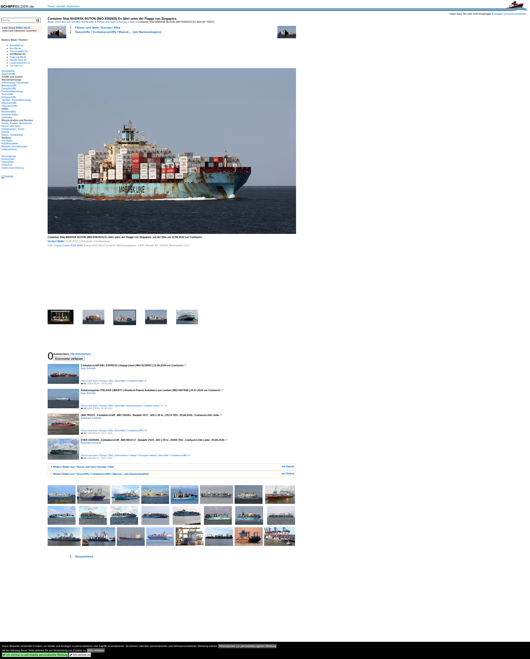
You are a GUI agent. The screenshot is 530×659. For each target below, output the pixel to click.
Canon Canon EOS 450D (68, 245)
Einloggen (498, 13)
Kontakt (61, 6)
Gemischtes (8, 159)
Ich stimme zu (80, 654)
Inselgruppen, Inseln (12, 129)
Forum (51, 6)
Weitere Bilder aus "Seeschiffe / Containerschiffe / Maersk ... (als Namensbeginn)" (101, 474)
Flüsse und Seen (106, 22)
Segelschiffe (8, 74)
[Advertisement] (123, 50)
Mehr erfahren (96, 650)
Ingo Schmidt (88, 368)
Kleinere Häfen (9, 114)
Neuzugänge (8, 156)
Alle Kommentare (80, 354)
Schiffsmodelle (9, 143)
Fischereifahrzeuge (12, 91)
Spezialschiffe (9, 105)
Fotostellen (7, 162)
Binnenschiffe (9, 85)
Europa (123, 22)
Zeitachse (6, 164)
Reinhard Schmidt (91, 418)
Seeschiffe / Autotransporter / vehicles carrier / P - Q (140, 405)
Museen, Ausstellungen (14, 146)
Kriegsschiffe (8, 97)
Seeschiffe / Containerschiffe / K (130, 381)
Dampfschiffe (8, 88)
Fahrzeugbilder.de (19, 51)
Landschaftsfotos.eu (20, 63)
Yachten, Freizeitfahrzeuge (16, 100)
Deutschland (84, 556)
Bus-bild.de (15, 48)
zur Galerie (288, 466)
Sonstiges (7, 140)
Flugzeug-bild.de (18, 57)
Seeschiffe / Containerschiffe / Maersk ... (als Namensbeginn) (118, 32)
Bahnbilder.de (16, 45)
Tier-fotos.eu (16, 65)
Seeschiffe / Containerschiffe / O (130, 430)
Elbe (132, 22)
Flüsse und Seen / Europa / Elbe (97, 27)
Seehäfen (6, 117)
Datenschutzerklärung (12, 168)
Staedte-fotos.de (18, 60)
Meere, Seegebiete (12, 134)
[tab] (172, 466)
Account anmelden (515, 13)
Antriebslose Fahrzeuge (14, 82)
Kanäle (5, 132)
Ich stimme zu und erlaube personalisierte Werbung (35, 654)
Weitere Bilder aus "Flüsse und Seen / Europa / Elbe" (84, 467)
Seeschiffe (7, 94)
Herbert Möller (56, 241)
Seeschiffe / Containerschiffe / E (174, 455)
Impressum (73, 6)
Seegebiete (7, 71)
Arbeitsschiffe (9, 103)
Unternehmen (9, 149)
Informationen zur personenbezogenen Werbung (247, 646)
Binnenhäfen (8, 111)
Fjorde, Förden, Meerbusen (16, 123)
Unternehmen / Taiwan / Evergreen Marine (135, 455)
